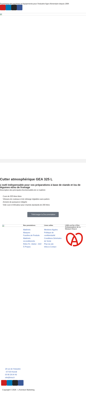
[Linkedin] (8, 7)
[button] (43, 161)
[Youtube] (3, 7)
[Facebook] (19, 7)
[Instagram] (14, 7)
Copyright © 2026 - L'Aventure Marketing (18, 390)
